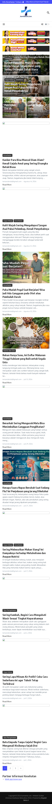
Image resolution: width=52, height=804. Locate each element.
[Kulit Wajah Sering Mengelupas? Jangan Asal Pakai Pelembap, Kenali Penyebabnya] (26, 203)
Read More (7, 185)
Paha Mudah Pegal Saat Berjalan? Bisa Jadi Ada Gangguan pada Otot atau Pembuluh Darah (24, 293)
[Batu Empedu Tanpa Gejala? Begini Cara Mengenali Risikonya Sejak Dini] (26, 720)
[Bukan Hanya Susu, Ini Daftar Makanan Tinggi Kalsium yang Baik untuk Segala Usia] (26, 333)
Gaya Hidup (9, 80)
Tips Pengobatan (9, 610)
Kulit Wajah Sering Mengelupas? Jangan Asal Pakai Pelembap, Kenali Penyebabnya (23, 87)
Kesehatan (8, 58)
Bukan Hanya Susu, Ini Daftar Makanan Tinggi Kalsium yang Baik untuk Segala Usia (37, 98)
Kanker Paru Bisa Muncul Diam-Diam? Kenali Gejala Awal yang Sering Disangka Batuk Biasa (22, 66)
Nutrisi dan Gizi (9, 351)
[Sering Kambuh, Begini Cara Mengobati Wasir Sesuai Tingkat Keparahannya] (26, 592)
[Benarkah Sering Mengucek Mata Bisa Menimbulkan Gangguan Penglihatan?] (26, 401)
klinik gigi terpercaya (13, 779)
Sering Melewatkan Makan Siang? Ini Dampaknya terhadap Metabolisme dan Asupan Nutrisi (24, 553)
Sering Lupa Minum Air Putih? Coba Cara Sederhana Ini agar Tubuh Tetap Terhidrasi (25, 680)
